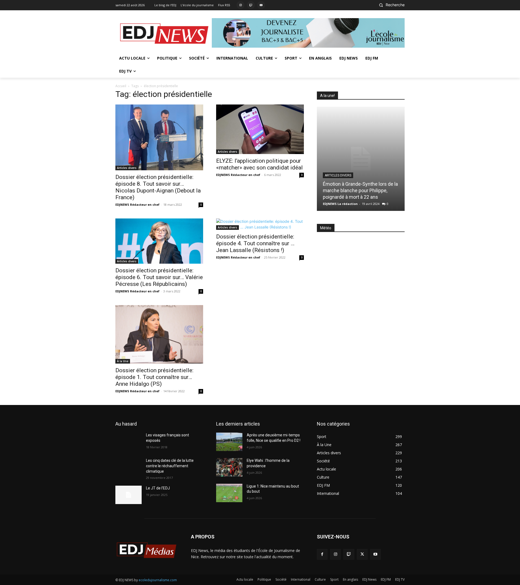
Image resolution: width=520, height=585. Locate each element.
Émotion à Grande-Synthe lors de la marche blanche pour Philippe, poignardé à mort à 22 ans (360, 190)
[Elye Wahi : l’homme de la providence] (229, 467)
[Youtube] (261, 5)
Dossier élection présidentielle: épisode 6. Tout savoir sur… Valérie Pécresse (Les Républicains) (159, 277)
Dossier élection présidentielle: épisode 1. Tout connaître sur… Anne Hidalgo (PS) (154, 377)
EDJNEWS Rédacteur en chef (137, 204)
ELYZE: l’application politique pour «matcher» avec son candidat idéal (259, 164)
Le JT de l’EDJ (158, 488)
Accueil (120, 86)
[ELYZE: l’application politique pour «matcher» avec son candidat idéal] (260, 129)
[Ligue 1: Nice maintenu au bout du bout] (229, 493)
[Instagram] (240, 5)
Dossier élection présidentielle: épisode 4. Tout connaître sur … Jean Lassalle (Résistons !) (255, 243)
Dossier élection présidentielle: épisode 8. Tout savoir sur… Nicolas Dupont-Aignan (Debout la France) (158, 187)
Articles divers (126, 168)
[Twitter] (362, 554)
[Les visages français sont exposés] (128, 442)
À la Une (122, 361)
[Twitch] (251, 5)
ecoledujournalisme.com (158, 580)
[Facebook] (322, 554)
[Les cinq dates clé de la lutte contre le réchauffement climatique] (128, 467)
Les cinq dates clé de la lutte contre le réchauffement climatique (170, 465)
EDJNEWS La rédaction (340, 204)
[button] (390, 5)
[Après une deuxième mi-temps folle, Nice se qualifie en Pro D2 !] (229, 442)
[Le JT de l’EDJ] (128, 495)
